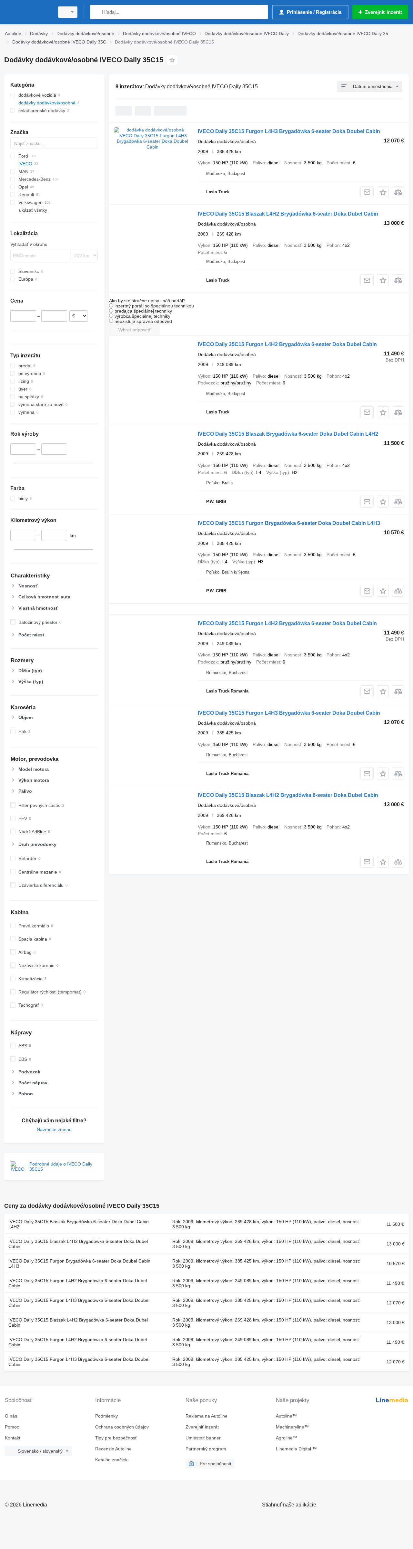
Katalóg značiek (111, 1459)
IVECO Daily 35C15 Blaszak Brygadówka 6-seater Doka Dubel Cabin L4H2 (288, 434)
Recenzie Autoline (113, 1448)
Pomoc (12, 1426)
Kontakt (12, 1437)
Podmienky (106, 1415)
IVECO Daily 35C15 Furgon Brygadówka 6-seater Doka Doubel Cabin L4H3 (289, 523)
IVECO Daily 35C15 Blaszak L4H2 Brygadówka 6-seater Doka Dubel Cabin (288, 214)
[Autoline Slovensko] (27, 12)
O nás (11, 1415)
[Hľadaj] (97, 12)
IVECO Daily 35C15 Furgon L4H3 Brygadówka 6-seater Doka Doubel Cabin (289, 131)
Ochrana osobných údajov (122, 1426)
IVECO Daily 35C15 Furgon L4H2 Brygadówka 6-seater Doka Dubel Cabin (287, 344)
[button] (383, 192)
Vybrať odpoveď (134, 329)
